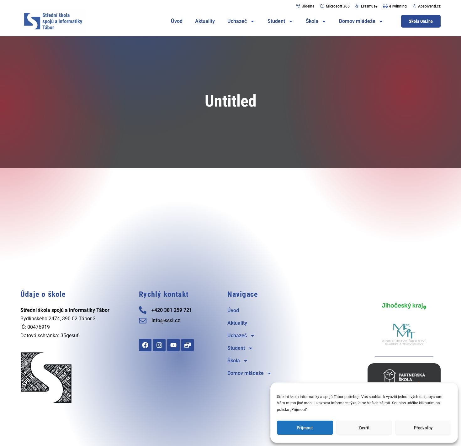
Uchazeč (237, 21)
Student (276, 21)
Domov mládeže (357, 21)
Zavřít (364, 428)
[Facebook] (145, 345)
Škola (312, 21)
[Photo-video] (187, 345)
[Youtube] (173, 345)
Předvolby (423, 428)
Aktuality (205, 21)
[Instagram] (159, 345)
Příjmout (305, 428)
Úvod (177, 21)
